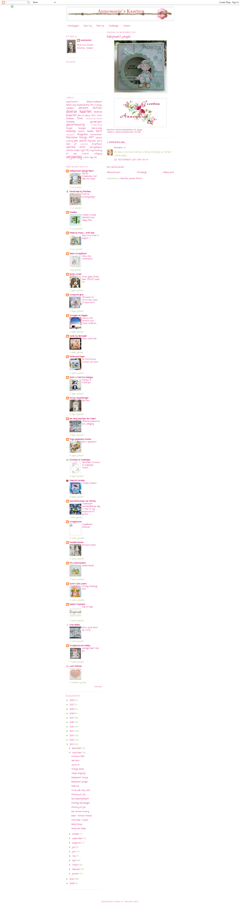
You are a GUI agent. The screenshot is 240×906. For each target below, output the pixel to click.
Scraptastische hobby (80, 645)
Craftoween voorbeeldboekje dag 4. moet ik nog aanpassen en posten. (91, 509)
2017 (72, 718)
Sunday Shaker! (89, 483)
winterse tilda (77, 756)
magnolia (82, 134)
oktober (76, 834)
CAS (92, 105)
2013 (72, 735)
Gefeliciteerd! (88, 565)
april (74, 860)
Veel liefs (75, 760)
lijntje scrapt (75, 274)
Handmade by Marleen (80, 191)
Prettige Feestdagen (80, 803)
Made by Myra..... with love (82, 232)
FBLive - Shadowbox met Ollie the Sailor (89, 176)
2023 (72, 700)
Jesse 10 (75, 764)
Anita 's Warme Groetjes (81, 377)
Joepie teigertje (78, 773)
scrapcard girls (77, 294)
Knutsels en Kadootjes (80, 459)
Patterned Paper (77, 356)
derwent (83, 108)
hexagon (82, 128)
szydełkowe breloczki (87, 526)
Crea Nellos (75, 624)
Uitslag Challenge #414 (89, 588)
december (77, 748)
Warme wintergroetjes (88, 195)
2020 (72, 709)
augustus (77, 842)
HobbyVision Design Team (82, 171)
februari (76, 869)
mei (74, 856)
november (77, 752)
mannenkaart (96, 134)
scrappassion (76, 521)
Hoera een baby (78, 828)
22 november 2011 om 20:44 (131, 159)
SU (87, 150)
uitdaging (98, 153)
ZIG (95, 157)
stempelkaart (95, 147)
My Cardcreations (78, 563)
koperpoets (70, 134)
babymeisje (76, 824)
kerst (99, 131)
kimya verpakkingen (79, 398)
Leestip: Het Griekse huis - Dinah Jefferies (89, 321)
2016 (72, 722)
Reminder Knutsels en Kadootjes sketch (91, 465)
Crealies (73, 212)
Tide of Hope (87, 607)
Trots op (100, 25)
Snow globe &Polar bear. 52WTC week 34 (91, 279)
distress (97, 108)
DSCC (93, 115)
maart (75, 864)
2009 (72, 883)
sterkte (69, 150)
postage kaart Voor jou (90, 649)
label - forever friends (81, 815)
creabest (70, 108)
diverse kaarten (78, 111)
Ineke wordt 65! (89, 338)
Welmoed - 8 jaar (79, 820)
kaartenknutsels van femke (83, 501)
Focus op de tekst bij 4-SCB (90, 629)
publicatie (84, 144)
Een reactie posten (115, 167)
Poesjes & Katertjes (86, 381)
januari (76, 873)
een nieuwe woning (80, 811)
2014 (72, 731)
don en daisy (84, 115)
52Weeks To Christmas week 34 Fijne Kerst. (89, 300)
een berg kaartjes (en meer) (83, 418)
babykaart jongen (79, 781)
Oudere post (168, 172)
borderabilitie (83, 105)
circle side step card (80, 790)
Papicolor (92, 141)
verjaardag (74, 157)
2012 (72, 740)
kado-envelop (96, 128)
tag (92, 150)
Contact (126, 25)
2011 (72, 744)
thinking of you (78, 794)
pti (75, 144)
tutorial (85, 153)
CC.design (98, 105)
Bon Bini (86, 400)
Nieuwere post (113, 172)
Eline (138, 132)
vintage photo (77, 769)
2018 (72, 713)
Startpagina (73, 25)
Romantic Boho (89, 545)
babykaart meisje (79, 777)
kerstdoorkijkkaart (80, 798)
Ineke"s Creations (77, 604)
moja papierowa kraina (80, 439)
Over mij (88, 25)
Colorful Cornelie (77, 480)
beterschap (71, 105)
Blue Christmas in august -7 (90, 237)
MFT (91, 138)
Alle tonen (98, 687)
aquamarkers (72, 101)
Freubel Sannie (76, 542)
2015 (72, 726)
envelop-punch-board (94, 118)
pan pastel (80, 141)
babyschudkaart (125, 132)
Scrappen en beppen (79, 315)
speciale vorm (75, 147)
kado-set (75, 786)
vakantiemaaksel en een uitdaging (91, 422)
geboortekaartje (75, 125)
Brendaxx (118, 147)
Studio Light (79, 150)
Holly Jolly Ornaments (87, 257)
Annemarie (86, 40)
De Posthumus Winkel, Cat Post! (90, 360)
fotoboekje (70, 121)
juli (74, 847)
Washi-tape (88, 157)
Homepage (142, 172)
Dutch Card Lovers (78, 583)
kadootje (71, 131)
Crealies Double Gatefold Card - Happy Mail (89, 217)
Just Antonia (76, 666)
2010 (72, 879)
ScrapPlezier (97, 144)
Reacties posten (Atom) (131, 178)
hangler (69, 128)
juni (74, 851)
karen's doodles (86, 131)
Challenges (114, 25)
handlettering (96, 125)
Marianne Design (76, 138)
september (77, 838)
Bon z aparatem (89, 441)
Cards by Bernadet (78, 336)
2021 (72, 704)
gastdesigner (96, 121)
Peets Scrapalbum (78, 253)
